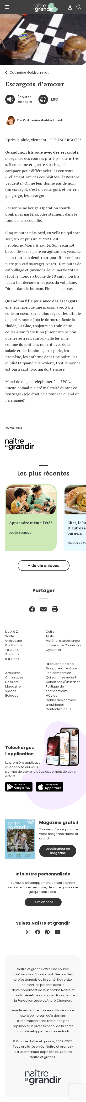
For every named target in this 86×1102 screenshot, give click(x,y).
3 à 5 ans (12, 654)
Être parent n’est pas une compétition (62, 670)
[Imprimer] (55, 609)
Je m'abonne (43, 902)
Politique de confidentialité (57, 688)
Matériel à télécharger (63, 640)
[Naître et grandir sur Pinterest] (47, 932)
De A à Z (11, 631)
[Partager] (32, 609)
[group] (31, 517)
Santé (9, 636)
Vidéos (10, 691)
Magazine (13, 686)
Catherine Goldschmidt (29, 72)
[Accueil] (43, 7)
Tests (50, 636)
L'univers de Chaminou (63, 645)
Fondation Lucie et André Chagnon (44, 1000)
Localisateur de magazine (58, 850)
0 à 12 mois (13, 645)
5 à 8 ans (12, 659)
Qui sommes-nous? (61, 677)
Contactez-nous (58, 709)
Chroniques (14, 677)
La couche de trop (60, 664)
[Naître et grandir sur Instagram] (28, 932)
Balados (11, 695)
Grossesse (13, 640)
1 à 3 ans (11, 649)
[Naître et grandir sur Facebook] (37, 932)
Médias (51, 695)
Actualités (13, 673)
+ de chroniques (43, 565)
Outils (50, 631)
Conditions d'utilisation (63, 682)
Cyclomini (53, 649)
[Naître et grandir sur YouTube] (57, 932)
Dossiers (12, 682)
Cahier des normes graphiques (61, 702)
